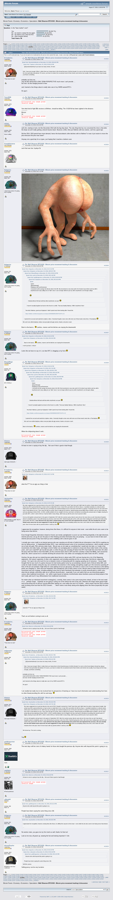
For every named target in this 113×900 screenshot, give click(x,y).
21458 (85, 44)
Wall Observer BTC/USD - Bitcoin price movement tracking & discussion (63, 21)
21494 (44, 47)
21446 (34, 44)
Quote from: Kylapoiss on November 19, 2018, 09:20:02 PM (39, 338)
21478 (72, 45)
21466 (22, 45)
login (21, 11)
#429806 (106, 265)
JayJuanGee (8, 498)
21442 (17, 44)
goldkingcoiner (9, 742)
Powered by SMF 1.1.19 (46, 896)
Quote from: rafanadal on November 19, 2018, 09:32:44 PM (39, 852)
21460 (93, 44)
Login (23, 17)
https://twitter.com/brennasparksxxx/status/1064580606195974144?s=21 (45, 313)
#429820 (106, 846)
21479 (76, 45)
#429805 (106, 170)
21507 (98, 47)
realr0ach (7, 770)
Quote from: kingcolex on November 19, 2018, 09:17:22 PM (38, 269)
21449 (47, 44)
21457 (80, 44)
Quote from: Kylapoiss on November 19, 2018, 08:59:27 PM (39, 271)
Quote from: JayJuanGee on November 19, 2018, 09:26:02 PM (38, 702)
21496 (52, 47)
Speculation (33, 21)
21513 (26, 48)
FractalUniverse (9, 144)
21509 (9, 48)
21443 (22, 44)
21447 (38, 44)
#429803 (106, 124)
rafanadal (7, 799)
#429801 (106, 58)
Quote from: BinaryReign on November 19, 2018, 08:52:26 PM (41, 273)
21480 (81, 45)
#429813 (106, 622)
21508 (5, 48)
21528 (89, 48)
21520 (55, 48)
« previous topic (105, 45)
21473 (51, 45)
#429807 (106, 332)
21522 (64, 48)
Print (106, 49)
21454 (68, 44)
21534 (18, 49)
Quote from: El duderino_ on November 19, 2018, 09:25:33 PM (38, 596)
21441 (13, 44)
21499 (65, 47)
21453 (64, 44)
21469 (35, 45)
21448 (43, 44)
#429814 (106, 651)
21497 (56, 47)
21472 (47, 45)
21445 (30, 44)
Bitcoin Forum (7, 21)
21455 (72, 44)
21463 (9, 45)
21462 (5, 45)
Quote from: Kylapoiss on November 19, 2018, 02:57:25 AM (38, 503)
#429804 (106, 144)
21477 (68, 45)
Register (29, 17)
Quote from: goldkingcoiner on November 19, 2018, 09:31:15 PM (39, 803)
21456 (76, 44)
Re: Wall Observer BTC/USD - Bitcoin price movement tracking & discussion (51, 58)
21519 (51, 48)
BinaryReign (8, 362)
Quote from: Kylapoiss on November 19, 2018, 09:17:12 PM (38, 474)
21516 (39, 48)
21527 (85, 48)
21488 (18, 47)
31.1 (25, 14)
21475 (60, 45)
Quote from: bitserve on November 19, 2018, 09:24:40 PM (37, 626)
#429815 (106, 698)
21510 (14, 48)
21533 (14, 49)
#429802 (106, 98)
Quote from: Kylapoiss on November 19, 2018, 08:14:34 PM (45, 279)
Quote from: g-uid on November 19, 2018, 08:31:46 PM (40, 275)
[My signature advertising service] (8, 766)
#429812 (106, 592)
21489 (22, 47)
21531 (5, 49)
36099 (53, 49)
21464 (14, 45)
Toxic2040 (7, 97)
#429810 (106, 470)
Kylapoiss (7, 170)
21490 (26, 47)
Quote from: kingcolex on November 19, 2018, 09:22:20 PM (38, 336)
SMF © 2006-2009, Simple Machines (63, 896)
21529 (93, 48)
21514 (30, 48)
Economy (17, 21)
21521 (60, 48)
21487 (14, 47)
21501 (73, 47)
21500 (69, 47)
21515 (34, 48)
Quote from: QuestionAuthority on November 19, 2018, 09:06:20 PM (40, 62)
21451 (55, 44)
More (34, 17)
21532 (9, 49)
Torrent (28, 14)
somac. (6, 123)
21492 (35, 47)
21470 (39, 45)
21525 (76, 48)
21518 (47, 48)
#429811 (106, 499)
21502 (77, 47)
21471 (43, 45)
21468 (30, 45)
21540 (43, 49)
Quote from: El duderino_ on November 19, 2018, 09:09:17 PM (38, 655)
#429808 (106, 362)
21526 (81, 48)
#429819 (106, 816)
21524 (72, 48)
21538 (35, 49)
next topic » (107, 46)
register (27, 11)
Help (13, 17)
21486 (9, 47)
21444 (26, 44)
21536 (26, 49)
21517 (43, 48)
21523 (68, 48)
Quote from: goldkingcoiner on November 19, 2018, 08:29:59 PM (44, 277)
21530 (97, 48)
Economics (24, 21)
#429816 (106, 742)
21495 (48, 47)
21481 (85, 45)
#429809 (106, 441)
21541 (47, 49)
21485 (5, 47)
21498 (60, 47)
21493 (39, 47)
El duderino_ (8, 58)
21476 (64, 45)
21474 (55, 45)
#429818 (106, 800)
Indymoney (8, 650)
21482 (89, 45)
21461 (97, 44)
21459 (89, 44)
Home (8, 17)
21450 (51, 44)
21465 (18, 45)
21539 (39, 49)
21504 (86, 47)
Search (18, 17)
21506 (94, 47)
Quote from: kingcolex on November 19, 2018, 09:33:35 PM (38, 849)
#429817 (106, 771)
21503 (81, 47)
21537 (30, 49)
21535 (22, 49)
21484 (97, 45)
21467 (26, 45)
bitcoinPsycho (9, 845)
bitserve (7, 441)
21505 (90, 47)
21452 (59, 44)
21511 (18, 48)
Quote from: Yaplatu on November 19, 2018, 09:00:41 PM (39, 64)
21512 (22, 48)
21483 (93, 45)
